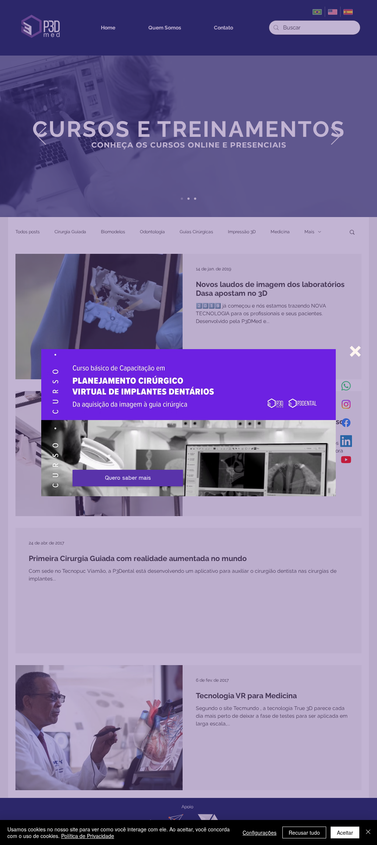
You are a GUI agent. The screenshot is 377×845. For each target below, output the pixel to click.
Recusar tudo (304, 832)
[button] (355, 351)
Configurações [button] (259, 832)
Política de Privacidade (87, 835)
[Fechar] (368, 832)
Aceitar (345, 832)
